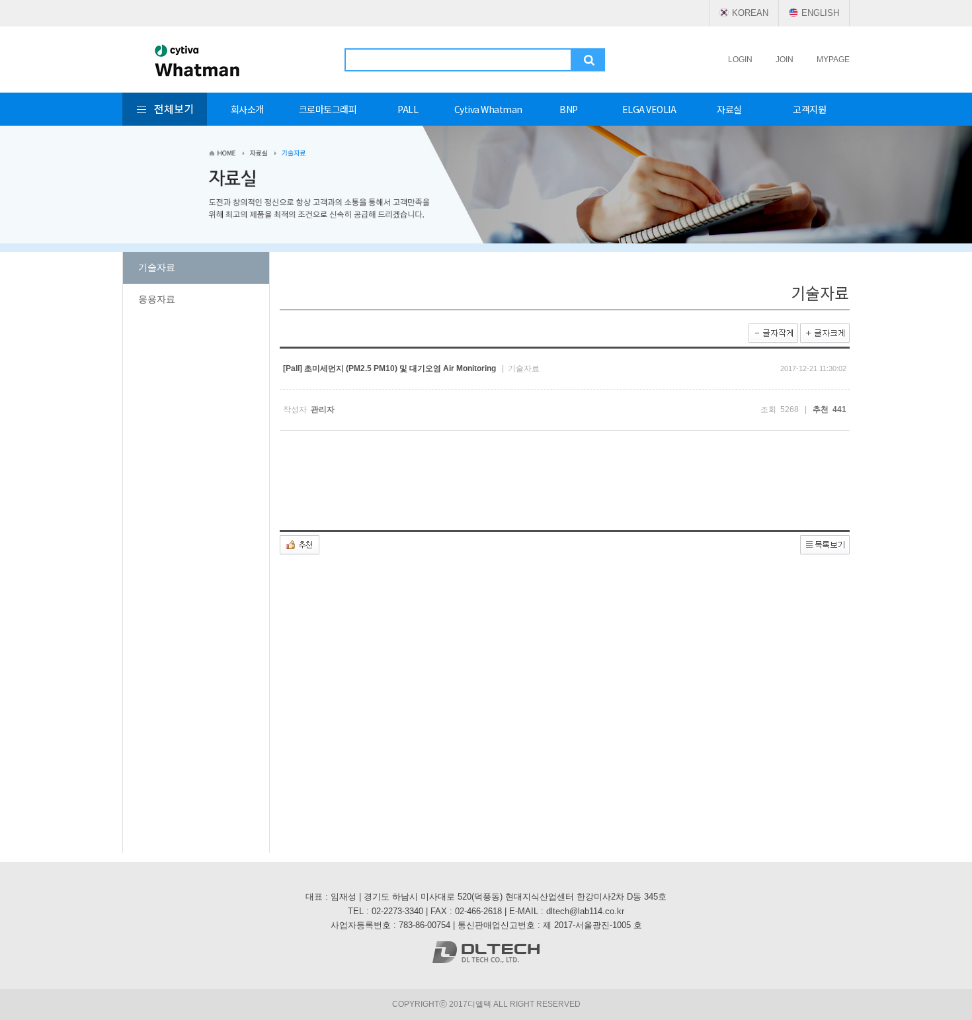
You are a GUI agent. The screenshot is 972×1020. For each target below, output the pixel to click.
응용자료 (156, 299)
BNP (568, 109)
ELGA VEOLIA (649, 109)
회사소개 (247, 109)
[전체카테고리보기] (164, 109)
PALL (407, 109)
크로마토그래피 (328, 109)
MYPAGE (833, 59)
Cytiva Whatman (488, 109)
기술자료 (156, 267)
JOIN (784, 59)
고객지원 (809, 109)
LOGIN (740, 59)
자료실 (729, 109)
